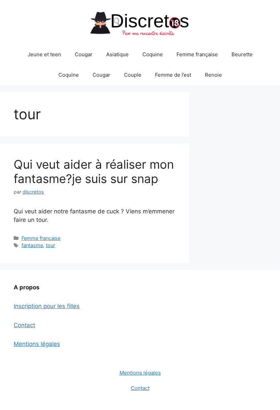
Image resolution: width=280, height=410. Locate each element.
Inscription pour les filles (47, 306)
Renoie (213, 75)
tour (50, 245)
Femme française (197, 54)
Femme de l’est (173, 75)
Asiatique (117, 54)
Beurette (242, 54)
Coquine (152, 54)
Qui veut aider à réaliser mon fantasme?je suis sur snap (94, 171)
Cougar (84, 54)
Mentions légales (37, 343)
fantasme (32, 245)
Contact (24, 325)
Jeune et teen (44, 54)
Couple (132, 75)
